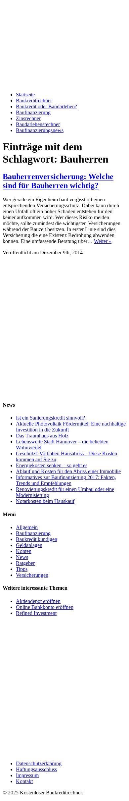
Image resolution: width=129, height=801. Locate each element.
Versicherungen (32, 575)
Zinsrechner (28, 118)
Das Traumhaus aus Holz (42, 435)
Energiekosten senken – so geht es (51, 465)
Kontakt (24, 781)
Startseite (25, 94)
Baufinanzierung (33, 112)
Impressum (27, 775)
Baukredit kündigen (36, 539)
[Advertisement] (64, 330)
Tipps (21, 569)
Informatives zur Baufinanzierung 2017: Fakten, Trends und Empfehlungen (66, 480)
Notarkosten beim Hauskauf (45, 501)
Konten (23, 551)
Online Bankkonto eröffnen (44, 607)
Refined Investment (36, 613)
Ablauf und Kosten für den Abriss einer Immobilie (68, 471)
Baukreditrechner (34, 100)
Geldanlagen (29, 545)
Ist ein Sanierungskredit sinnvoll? (50, 418)
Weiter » (102, 241)
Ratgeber (25, 563)
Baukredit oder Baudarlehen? (46, 106)
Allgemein (27, 527)
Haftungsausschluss (36, 769)
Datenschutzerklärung (39, 763)
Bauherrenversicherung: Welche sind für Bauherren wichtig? (58, 181)
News (22, 557)
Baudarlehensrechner (38, 124)
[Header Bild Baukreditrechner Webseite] (64, 83)
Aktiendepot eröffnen (38, 601)
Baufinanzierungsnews (40, 130)
